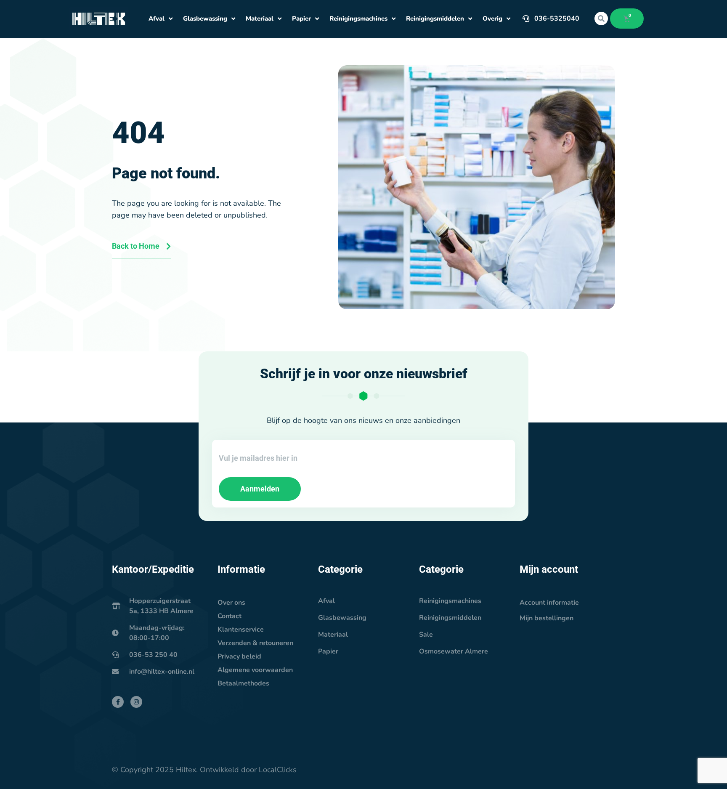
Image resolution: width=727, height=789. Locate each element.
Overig (492, 18)
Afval (157, 18)
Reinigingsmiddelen (435, 18)
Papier (301, 18)
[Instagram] (136, 702)
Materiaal (259, 18)
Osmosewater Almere (453, 651)
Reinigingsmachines (358, 18)
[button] (601, 18)
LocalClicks (278, 770)
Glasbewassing (205, 18)
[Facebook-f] (118, 702)
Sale (426, 634)
